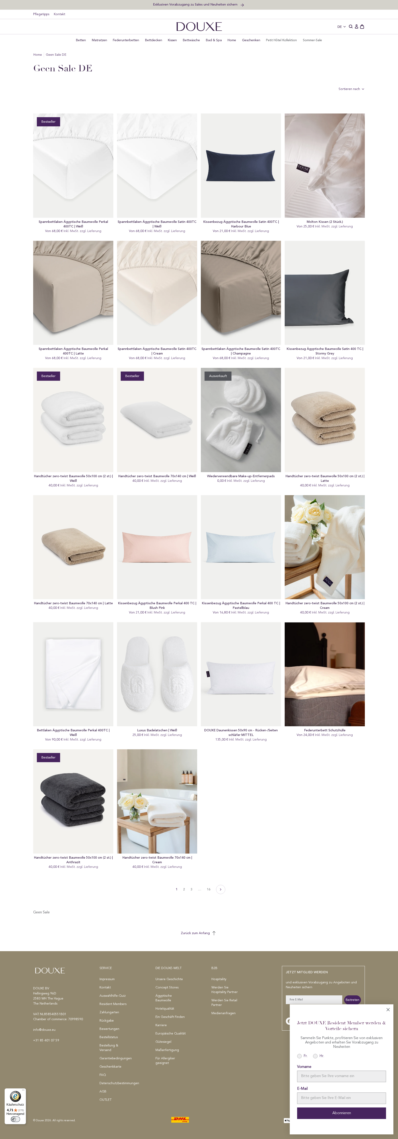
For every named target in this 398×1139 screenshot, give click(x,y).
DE (339, 27)
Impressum (107, 979)
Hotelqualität (164, 1008)
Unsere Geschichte (169, 979)
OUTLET (105, 1099)
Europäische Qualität (170, 1033)
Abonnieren (341, 1113)
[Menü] (23, 1091)
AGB (103, 1091)
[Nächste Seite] (220, 889)
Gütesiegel (163, 1041)
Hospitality (218, 979)
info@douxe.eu (44, 1029)
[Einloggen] (356, 26)
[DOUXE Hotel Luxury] (199, 26)
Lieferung (94, 231)
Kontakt (59, 14)
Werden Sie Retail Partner (224, 1003)
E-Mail (302, 1089)
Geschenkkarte (110, 1066)
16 (209, 889)
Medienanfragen (223, 1013)
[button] (351, 26)
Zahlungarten (109, 1012)
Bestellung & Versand (109, 1048)
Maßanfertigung (167, 1050)
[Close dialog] (388, 1009)
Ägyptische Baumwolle (163, 998)
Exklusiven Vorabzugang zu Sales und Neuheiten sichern (195, 4)
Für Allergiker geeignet (165, 1061)
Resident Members (113, 1004)
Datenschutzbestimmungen (115, 1083)
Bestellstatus (109, 1037)
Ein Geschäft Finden (170, 1017)
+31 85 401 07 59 (46, 1040)
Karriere (161, 1025)
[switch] (15, 1119)
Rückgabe (107, 1020)
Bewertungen (109, 1029)
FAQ (103, 1075)
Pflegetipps (41, 14)
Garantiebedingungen (115, 1058)
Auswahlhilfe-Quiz (113, 995)
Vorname (304, 1067)
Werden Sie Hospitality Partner (224, 990)
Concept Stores (167, 987)
